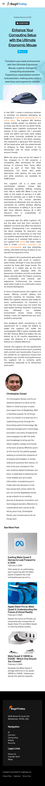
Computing (13, 737)
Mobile (11, 740)
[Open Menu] (3, 3)
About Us (12, 754)
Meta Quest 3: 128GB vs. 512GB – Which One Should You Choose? (22, 659)
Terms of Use (26, 776)
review (22, 242)
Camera (11, 735)
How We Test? (14, 756)
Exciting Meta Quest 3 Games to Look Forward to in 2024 (21, 560)
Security (11, 743)
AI (9, 732)
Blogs (10, 759)
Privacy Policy (7, 776)
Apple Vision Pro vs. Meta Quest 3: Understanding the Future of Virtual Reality (22, 609)
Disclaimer (17, 776)
